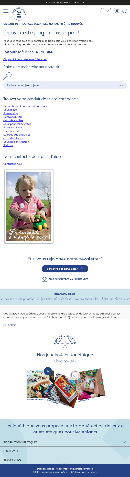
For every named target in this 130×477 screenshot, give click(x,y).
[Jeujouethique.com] (19, 21)
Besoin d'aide (12, 459)
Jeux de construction (16, 142)
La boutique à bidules (16, 134)
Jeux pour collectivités (17, 124)
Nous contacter (64, 469)
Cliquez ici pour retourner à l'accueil (25, 59)
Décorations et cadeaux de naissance (26, 106)
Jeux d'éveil (10, 109)
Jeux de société (13, 120)
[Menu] (5, 10)
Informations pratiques (20, 442)
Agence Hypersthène (87, 472)
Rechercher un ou (23, 85)
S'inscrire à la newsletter (62, 269)
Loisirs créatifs (11, 131)
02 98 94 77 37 (77, 2)
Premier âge (10, 113)
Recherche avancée (83, 469)
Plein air (8, 145)
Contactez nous (12, 164)
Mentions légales (45, 469)
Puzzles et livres (12, 127)
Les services (11, 451)
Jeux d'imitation (13, 138)
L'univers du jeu (12, 117)
